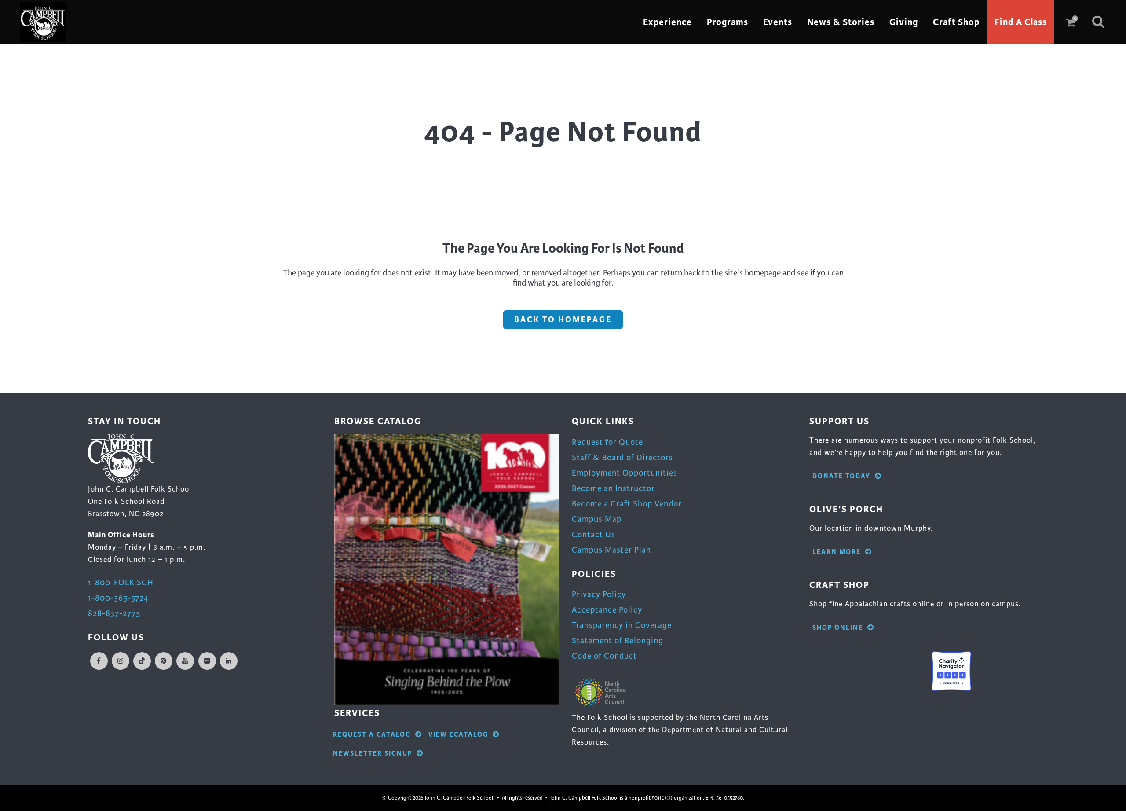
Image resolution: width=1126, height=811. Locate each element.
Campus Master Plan (611, 550)
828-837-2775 (114, 613)
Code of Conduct (604, 656)
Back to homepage (563, 319)
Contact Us (593, 534)
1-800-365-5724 (118, 598)
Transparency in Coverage (622, 625)
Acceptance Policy (607, 610)
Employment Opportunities (624, 473)
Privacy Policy (599, 594)
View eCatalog (458, 734)
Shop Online (837, 628)
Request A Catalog (372, 734)
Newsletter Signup (372, 753)
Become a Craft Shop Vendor (627, 504)
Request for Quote (607, 442)
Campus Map (596, 519)
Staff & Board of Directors (622, 457)
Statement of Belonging (617, 640)
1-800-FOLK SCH (121, 582)
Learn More (836, 552)
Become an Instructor (613, 488)
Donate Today (841, 476)
